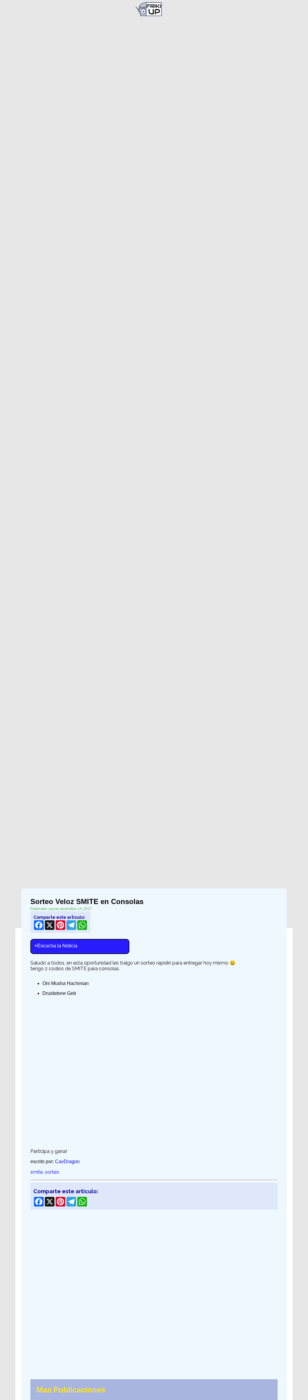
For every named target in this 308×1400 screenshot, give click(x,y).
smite (36, 1172)
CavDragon (67, 1161)
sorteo (52, 1172)
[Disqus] (154, 1291)
